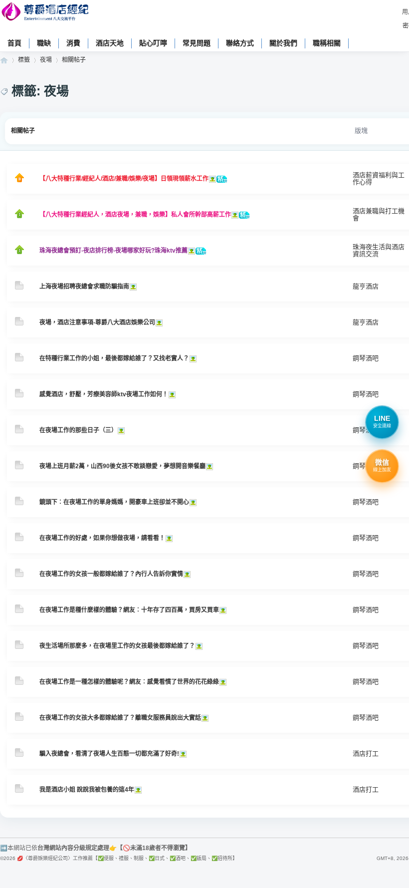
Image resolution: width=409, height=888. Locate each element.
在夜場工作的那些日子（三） (78, 430)
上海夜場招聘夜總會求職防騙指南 (84, 286)
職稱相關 (327, 43)
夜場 (46, 59)
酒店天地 (110, 43)
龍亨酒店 (366, 286)
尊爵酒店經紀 (4, 60)
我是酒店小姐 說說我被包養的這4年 (86, 789)
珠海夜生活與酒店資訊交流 (379, 250)
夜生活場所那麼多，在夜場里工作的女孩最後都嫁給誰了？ (117, 645)
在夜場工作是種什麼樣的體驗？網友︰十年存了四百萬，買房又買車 (129, 609)
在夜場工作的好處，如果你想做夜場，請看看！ (102, 538)
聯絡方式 (240, 43)
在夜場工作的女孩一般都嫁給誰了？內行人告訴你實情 (111, 574)
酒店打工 (366, 753)
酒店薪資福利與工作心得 (379, 178)
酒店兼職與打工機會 (379, 214)
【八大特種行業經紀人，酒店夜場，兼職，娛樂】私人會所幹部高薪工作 (135, 214)
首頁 (14, 43)
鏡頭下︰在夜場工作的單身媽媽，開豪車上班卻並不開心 (114, 502)
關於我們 (283, 43)
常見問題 (196, 43)
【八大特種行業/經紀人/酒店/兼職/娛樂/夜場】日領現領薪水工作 (123, 178)
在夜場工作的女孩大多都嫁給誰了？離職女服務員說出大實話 (120, 717)
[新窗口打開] (19, 180)
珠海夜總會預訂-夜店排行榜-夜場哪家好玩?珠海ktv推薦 (113, 250)
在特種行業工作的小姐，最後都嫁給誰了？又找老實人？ (114, 358)
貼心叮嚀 (153, 43)
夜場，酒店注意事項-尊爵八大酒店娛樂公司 (97, 322)
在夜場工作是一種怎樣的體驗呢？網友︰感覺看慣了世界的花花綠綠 (129, 681)
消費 (73, 43)
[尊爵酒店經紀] (46, 12)
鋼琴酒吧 (366, 358)
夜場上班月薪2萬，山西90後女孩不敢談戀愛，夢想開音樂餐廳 (122, 466)
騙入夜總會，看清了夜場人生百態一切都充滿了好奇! (109, 753)
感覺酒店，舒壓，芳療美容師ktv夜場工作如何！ (103, 394)
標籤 (24, 59)
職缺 (44, 43)
